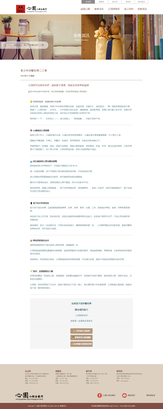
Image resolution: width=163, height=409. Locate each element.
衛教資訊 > (19, 45)
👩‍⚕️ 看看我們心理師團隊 (81, 337)
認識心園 (85, 9)
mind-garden (124, 381)
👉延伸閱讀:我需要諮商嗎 (81, 344)
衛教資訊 (142, 9)
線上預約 (129, 9)
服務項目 (99, 9)
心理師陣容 (114, 9)
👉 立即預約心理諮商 (81, 331)
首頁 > (10, 45)
